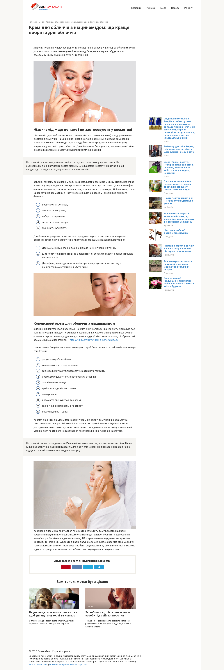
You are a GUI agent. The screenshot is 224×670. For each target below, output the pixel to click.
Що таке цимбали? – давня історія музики (176, 231)
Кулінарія (150, 8)
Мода (163, 8)
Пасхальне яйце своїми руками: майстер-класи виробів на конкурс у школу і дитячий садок (177, 185)
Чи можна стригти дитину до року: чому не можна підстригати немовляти (179, 248)
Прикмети (169, 255)
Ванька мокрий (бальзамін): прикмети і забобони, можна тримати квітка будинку (179, 282)
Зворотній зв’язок (38, 664)
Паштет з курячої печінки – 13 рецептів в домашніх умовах (178, 201)
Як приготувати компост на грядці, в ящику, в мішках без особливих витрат (178, 265)
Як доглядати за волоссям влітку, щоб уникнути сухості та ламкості (53, 614)
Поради (175, 8)
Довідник (136, 8)
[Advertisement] (172, 66)
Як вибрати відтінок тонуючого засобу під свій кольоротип (107, 614)
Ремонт (188, 8)
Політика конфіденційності (63, 664)
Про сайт (84, 664)
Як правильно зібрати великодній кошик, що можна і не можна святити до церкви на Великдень (179, 217)
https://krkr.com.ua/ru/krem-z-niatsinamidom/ (94, 340)
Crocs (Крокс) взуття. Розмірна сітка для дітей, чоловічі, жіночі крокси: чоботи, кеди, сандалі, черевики (179, 167)
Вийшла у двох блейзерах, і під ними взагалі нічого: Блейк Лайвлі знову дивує (179, 149)
